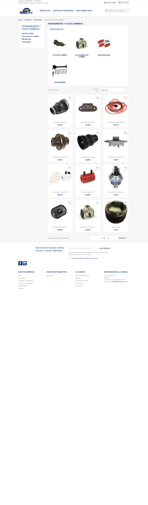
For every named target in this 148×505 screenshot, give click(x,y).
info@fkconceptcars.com (120, 281)
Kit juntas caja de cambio (115, 122)
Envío (20, 275)
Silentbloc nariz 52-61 (88, 122)
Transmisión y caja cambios (31, 27)
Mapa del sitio (22, 285)
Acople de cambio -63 (60, 157)
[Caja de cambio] (60, 43)
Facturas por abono (82, 280)
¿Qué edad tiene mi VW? (63, 11)
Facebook (20, 263)
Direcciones (79, 283)
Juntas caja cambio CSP (60, 192)
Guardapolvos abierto (60, 122)
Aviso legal (21, 278)
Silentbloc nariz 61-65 (116, 157)
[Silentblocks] (104, 43)
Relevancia (114, 90)
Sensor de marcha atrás (116, 192)
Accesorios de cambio (30, 36)
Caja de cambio (27, 33)
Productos (45, 11)
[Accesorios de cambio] (82, 43)
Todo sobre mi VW (84, 11)
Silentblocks (26, 39)
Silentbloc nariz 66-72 (60, 227)
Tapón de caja (116, 227)
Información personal (82, 275)
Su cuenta (80, 272)
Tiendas (20, 288)
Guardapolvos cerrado (88, 157)
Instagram (25, 263)
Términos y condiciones (25, 280)
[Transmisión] (60, 71)
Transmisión (26, 42)
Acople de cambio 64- (88, 227)
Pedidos (78, 278)
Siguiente (123, 238)
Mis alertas (79, 285)
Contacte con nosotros (25, 283)
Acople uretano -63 (88, 192)
